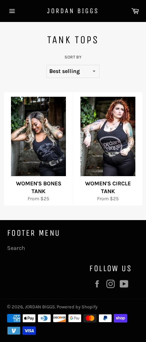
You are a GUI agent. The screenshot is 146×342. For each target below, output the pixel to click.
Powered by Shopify (77, 306)
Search (16, 248)
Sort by (73, 57)
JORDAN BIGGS (73, 11)
